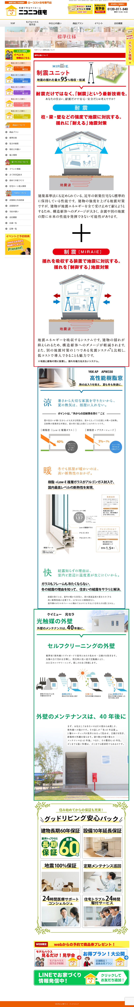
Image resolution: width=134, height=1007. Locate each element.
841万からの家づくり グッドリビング (67, 1004)
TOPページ (38, 50)
